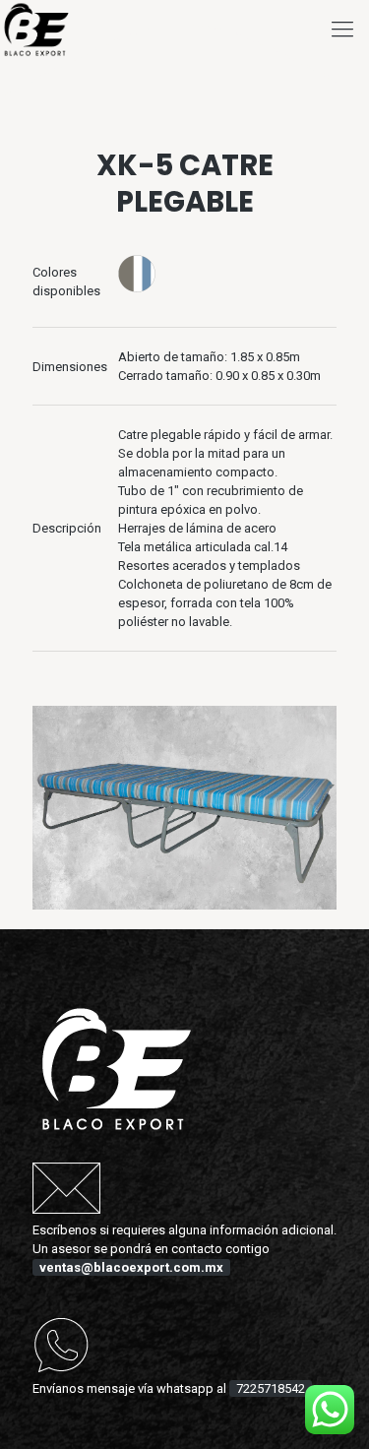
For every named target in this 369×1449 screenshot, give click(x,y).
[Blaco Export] (36, 29)
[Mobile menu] (342, 29)
